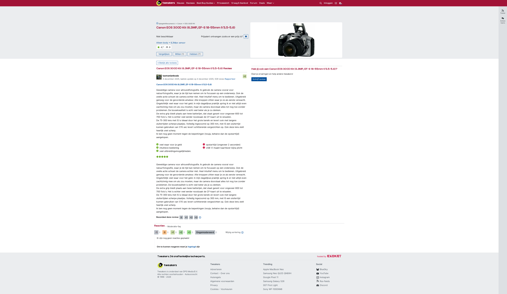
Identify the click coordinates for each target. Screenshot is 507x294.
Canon (179, 24)
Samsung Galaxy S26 (273, 281)
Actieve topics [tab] (502, 22)
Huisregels (215, 277)
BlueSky (324, 269)
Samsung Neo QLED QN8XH (277, 273)
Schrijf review (259, 79)
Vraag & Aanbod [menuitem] (239, 3)
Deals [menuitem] (262, 3)
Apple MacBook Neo (273, 269)
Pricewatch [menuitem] (223, 3)
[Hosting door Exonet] (329, 256)
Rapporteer (230, 79)
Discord (324, 285)
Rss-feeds (325, 281)
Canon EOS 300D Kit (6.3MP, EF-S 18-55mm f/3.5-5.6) (195, 27)
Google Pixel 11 (270, 277)
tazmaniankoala (171, 75)
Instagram (325, 277)
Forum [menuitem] (253, 3)
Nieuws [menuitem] (180, 3)
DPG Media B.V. (190, 271)
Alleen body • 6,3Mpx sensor (170, 42)
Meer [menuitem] (269, 3)
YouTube (324, 273)
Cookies (214, 289)
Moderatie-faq (174, 226)
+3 (196, 217)
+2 (191, 217)
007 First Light (270, 285)
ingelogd (192, 246)
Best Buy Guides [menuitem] (205, 3)
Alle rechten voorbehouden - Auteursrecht (177, 274)
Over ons (225, 273)
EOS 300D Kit (190, 24)
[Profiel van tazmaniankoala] (159, 77)
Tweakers (161, 271)
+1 (244, 76)
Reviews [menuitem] (190, 3)
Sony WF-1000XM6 (272, 289)
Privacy (214, 285)
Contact (214, 273)
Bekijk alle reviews (168, 63)
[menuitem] (321, 3)
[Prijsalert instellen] (246, 36)
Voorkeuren (226, 289)
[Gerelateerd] (157, 23)
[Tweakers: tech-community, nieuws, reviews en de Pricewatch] (165, 3)
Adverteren (216, 269)
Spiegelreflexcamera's (167, 24)
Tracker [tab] (502, 13)
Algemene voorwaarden (222, 281)
